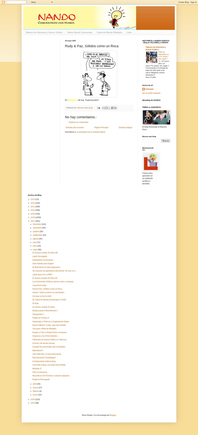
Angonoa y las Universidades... (45, 336)
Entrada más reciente (75, 127)
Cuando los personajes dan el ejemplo (48, 347)
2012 (33, 203)
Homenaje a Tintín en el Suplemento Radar (50, 321)
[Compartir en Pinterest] (115, 107)
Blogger (113, 415)
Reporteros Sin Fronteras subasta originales (51, 376)
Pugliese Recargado (41, 379)
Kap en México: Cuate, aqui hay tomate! (49, 325)
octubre (36, 231)
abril (35, 384)
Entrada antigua (125, 127)
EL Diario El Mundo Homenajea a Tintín (49, 300)
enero (35, 395)
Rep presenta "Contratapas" (44, 358)
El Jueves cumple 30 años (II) (44, 278)
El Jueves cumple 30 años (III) (45, 253)
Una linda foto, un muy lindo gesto (46, 354)
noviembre (37, 228)
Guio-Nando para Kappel (43, 263)
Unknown (149, 89)
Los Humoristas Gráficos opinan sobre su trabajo (52, 282)
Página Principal (101, 127)
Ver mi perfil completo (151, 93)
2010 (33, 210)
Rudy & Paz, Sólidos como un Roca (47, 289)
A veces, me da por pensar (43, 343)
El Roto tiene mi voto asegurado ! (46, 267)
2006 (33, 399)
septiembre (38, 235)
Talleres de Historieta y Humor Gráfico (44, 32)
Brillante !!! (36, 369)
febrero (36, 391)
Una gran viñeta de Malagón (44, 329)
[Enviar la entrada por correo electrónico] (99, 108)
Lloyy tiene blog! (39, 285)
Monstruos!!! (37, 350)
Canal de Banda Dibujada (109, 32)
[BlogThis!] (106, 107)
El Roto (35, 303)
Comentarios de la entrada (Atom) (91, 132)
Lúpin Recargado (39, 256)
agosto (36, 239)
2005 (33, 403)
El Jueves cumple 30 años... (44, 307)
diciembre (37, 224)
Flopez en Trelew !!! (40, 318)
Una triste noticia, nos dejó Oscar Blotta (48, 365)
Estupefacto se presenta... (43, 260)
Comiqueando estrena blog (44, 361)
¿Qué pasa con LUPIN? (42, 274)
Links (129, 32)
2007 (33, 221)
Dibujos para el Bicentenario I (44, 310)
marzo (36, 388)
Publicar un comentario (78, 122)
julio (35, 242)
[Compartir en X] (109, 107)
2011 (33, 207)
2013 (33, 199)
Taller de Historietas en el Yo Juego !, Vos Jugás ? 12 (163, 56)
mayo (35, 250)
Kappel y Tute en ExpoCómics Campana (49, 332)
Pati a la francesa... (40, 372)
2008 (33, 217)
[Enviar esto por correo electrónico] (103, 107)
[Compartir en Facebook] (112, 107)
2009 (33, 214)
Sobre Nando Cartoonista (79, 32)
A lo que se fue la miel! (41, 296)
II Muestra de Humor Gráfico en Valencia (49, 340)
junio (35, 246)
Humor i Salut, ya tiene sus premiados (48, 292)
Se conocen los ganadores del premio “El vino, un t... (54, 271)
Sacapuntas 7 (38, 314)
